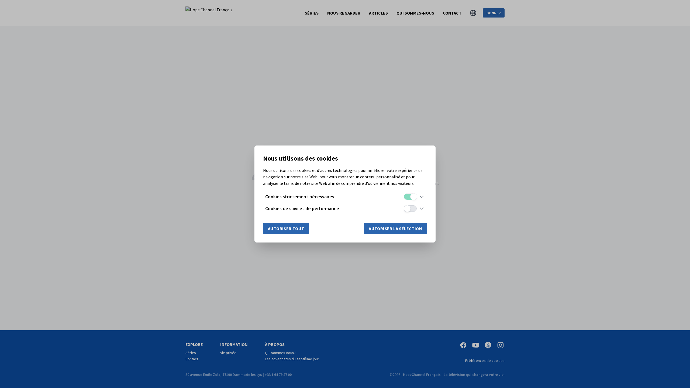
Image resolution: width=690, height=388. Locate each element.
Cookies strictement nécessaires (299, 196)
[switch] (410, 196)
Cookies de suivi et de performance (302, 208)
